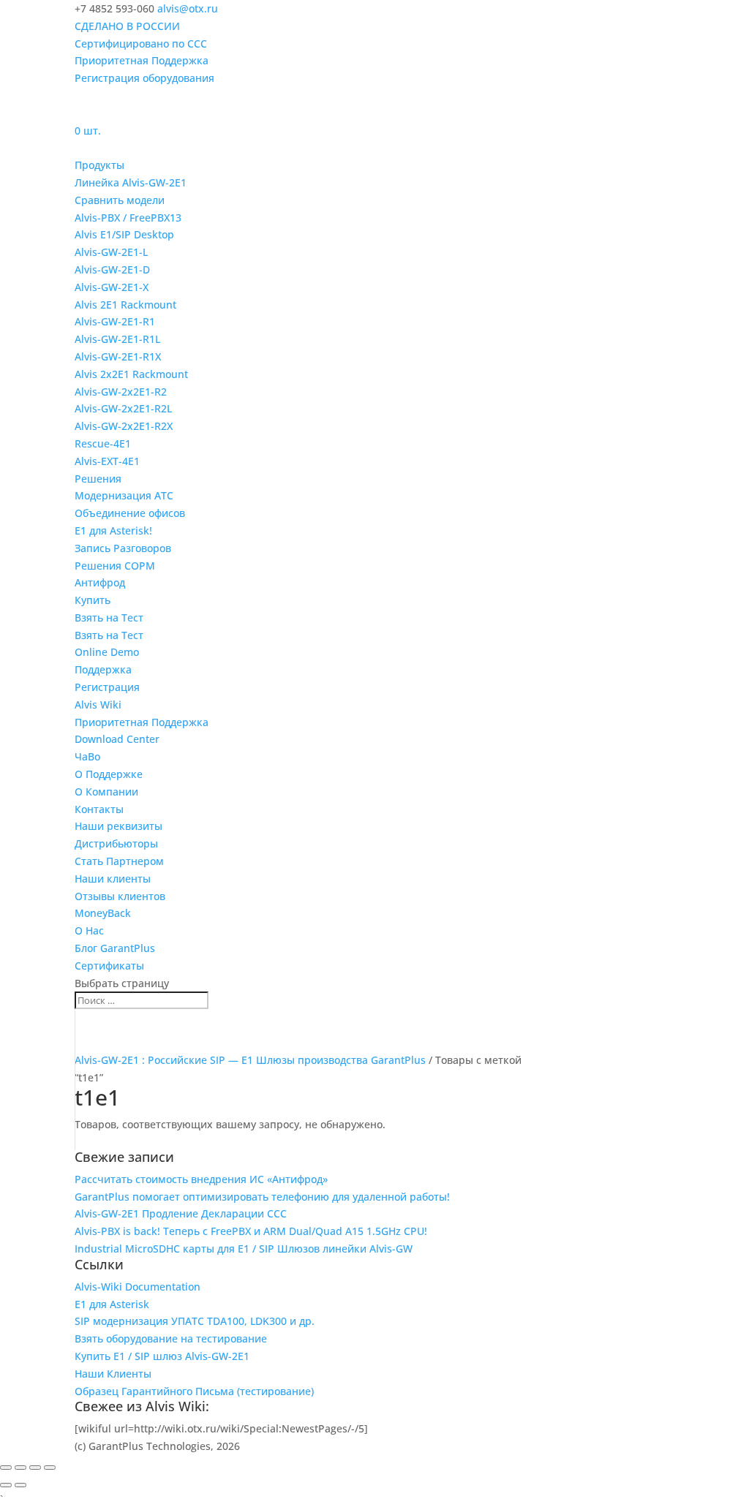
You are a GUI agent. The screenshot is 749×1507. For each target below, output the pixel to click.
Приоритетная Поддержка (141, 60)
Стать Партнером (119, 861)
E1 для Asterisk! (113, 530)
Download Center (117, 739)
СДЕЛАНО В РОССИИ (127, 26)
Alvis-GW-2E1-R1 (115, 321)
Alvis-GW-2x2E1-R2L (123, 408)
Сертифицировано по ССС (141, 43)
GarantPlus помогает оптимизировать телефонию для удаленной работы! (262, 1197)
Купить (92, 600)
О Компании (106, 791)
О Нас (89, 930)
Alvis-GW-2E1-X (111, 287)
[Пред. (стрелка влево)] (6, 1485)
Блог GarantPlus (115, 948)
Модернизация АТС (124, 495)
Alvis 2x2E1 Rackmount (131, 374)
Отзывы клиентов (120, 896)
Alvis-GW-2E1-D (112, 269)
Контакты (99, 809)
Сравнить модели (120, 200)
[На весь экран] (20, 1467)
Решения (98, 479)
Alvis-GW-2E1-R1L (117, 339)
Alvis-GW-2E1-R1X (118, 356)
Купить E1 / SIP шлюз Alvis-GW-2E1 (162, 1356)
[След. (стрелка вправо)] (20, 1485)
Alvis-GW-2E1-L (111, 252)
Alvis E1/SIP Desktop (124, 234)
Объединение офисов (130, 513)
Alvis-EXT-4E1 (107, 461)
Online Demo (107, 652)
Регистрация (107, 687)
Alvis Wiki (98, 704)
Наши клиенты (113, 878)
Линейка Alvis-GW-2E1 (131, 182)
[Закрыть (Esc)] (50, 1467)
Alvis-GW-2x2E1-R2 (121, 392)
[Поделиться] (35, 1467)
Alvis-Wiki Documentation (137, 1286)
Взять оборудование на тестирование (171, 1338)
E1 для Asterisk (112, 1304)
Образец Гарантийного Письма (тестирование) (194, 1391)
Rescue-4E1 (103, 443)
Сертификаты (109, 965)
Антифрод (100, 582)
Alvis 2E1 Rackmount (125, 304)
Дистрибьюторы (116, 843)
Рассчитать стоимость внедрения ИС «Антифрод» (201, 1179)
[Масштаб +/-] (6, 1467)
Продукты (99, 165)
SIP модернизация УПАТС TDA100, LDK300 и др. (195, 1321)
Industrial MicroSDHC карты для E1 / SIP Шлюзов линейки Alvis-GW (244, 1248)
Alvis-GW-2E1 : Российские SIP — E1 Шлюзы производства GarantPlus (250, 1060)
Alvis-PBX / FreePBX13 (128, 217)
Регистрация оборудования (144, 78)
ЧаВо (87, 756)
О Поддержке (109, 774)
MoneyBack (103, 913)
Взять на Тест (109, 617)
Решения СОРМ (115, 566)
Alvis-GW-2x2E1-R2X (124, 426)
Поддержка (103, 669)
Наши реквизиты (118, 826)
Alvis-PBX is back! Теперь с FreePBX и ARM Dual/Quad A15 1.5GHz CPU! (251, 1231)
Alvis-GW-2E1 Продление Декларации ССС (181, 1213)
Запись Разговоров (123, 548)
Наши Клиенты (113, 1374)
